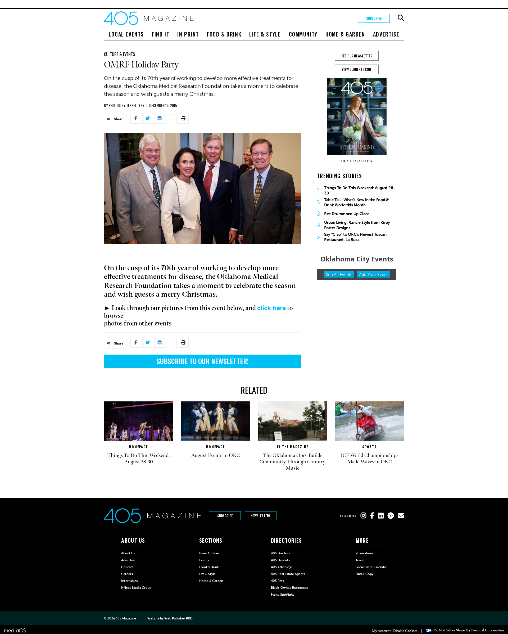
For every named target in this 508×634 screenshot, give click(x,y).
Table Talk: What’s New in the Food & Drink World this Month (356, 202)
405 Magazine (126, 618)
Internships (129, 581)
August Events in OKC (215, 455)
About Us (128, 553)
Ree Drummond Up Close (346, 213)
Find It (160, 34)
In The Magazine (292, 446)
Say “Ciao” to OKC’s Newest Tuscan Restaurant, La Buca (355, 237)
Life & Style (265, 34)
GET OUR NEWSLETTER (356, 55)
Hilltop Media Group (136, 588)
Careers (127, 574)
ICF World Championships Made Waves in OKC (369, 458)
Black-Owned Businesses (289, 588)
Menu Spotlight (282, 594)
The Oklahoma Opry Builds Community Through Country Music (292, 461)
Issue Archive (209, 553)
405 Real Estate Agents (288, 574)
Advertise (386, 34)
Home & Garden (345, 34)
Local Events (126, 34)
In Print (188, 34)
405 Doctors (280, 553)
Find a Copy (364, 574)
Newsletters (261, 515)
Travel (360, 560)
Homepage (138, 446)
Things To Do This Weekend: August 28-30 (359, 190)
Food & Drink (224, 34)
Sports (369, 446)
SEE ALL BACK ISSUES (357, 161)
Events (204, 560)
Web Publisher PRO (178, 618)
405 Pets (277, 581)
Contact (127, 567)
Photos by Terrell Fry (126, 105)
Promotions (364, 553)
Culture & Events (119, 54)
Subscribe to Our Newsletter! (203, 361)
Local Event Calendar (371, 567)
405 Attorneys (281, 567)
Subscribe (374, 18)
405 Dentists (280, 560)
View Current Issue (356, 69)
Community (303, 34)
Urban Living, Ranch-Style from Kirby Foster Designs (357, 225)
